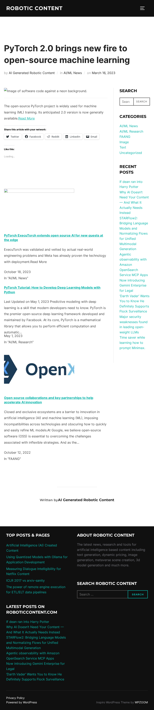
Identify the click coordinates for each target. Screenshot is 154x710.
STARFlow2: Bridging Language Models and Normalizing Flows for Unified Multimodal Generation (134, 233)
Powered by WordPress (21, 702)
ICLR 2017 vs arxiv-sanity (25, 580)
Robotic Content (34, 8)
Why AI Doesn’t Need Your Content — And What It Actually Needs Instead (134, 202)
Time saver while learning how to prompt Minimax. (132, 342)
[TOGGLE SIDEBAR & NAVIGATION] (144, 8)
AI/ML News (73, 73)
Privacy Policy (15, 698)
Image (124, 142)
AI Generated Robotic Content (32, 73)
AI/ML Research (131, 131)
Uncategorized (131, 153)
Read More (26, 118)
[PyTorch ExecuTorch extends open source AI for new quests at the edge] (39, 192)
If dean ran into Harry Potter (27, 622)
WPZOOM (141, 702)
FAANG (125, 137)
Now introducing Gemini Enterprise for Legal (133, 285)
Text (123, 147)
